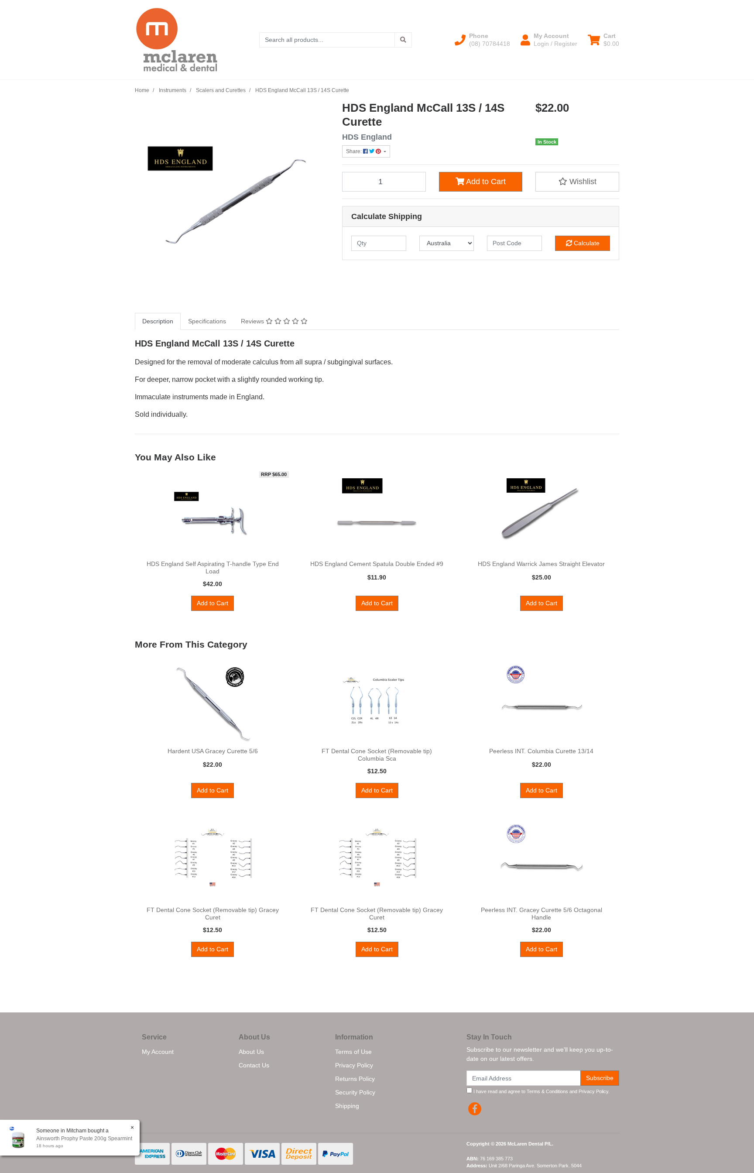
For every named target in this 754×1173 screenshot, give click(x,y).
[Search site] (403, 40)
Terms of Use (353, 1051)
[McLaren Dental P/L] (177, 39)
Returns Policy (355, 1078)
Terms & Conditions (547, 1091)
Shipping (347, 1105)
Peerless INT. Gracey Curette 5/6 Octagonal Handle (541, 913)
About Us (251, 1051)
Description (157, 321)
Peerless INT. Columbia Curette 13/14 (541, 751)
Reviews (253, 321)
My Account (158, 1051)
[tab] (158, 321)
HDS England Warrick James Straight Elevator (541, 563)
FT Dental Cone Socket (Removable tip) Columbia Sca (377, 755)
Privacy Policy (354, 1065)
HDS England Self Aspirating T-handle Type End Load (213, 567)
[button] (482, 40)
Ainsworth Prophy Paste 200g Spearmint (84, 1138)
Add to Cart (485, 181)
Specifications (207, 321)
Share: (354, 151)
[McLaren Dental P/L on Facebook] (474, 1108)
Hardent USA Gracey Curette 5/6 (213, 751)
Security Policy (355, 1092)
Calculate (586, 243)
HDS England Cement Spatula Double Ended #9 (376, 563)
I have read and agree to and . (541, 1091)
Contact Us (254, 1065)
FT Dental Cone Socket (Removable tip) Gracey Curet (213, 913)
